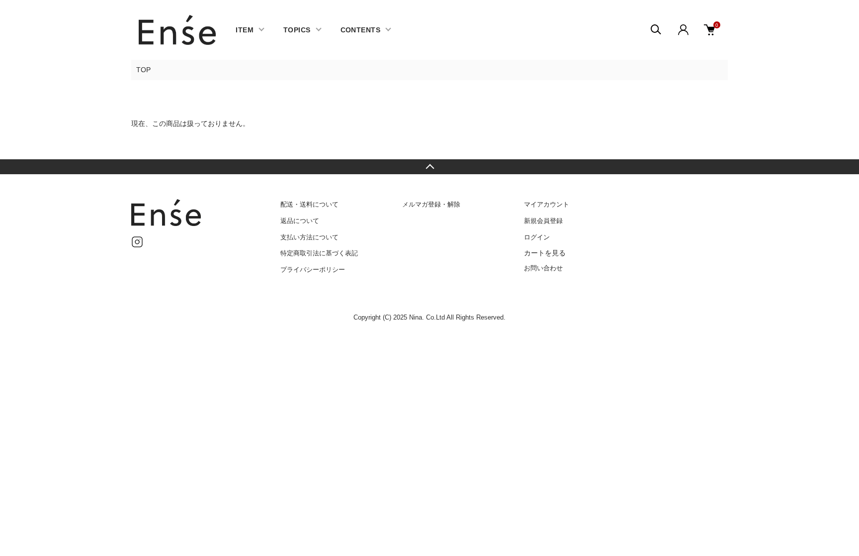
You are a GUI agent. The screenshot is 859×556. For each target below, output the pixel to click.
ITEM (245, 30)
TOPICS (297, 30)
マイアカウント (546, 204)
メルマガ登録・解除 (431, 204)
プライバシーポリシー (312, 269)
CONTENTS (360, 30)
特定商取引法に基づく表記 (319, 253)
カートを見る (545, 253)
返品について (299, 220)
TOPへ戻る (429, 166)
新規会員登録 (543, 220)
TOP (143, 70)
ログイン (537, 237)
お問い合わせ (543, 268)
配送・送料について (309, 204)
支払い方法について (309, 237)
